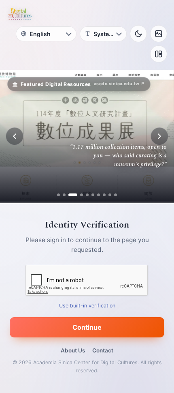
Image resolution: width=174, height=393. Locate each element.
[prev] (14, 136)
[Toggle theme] (138, 33)
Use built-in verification (87, 306)
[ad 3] (69, 194)
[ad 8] (104, 194)
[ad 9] (109, 194)
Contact (102, 350)
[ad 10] (115, 194)
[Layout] (158, 53)
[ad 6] (92, 194)
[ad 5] (87, 194)
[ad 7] (98, 194)
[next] (159, 136)
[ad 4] (78, 194)
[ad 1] (58, 194)
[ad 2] (64, 194)
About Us (73, 350)
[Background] (158, 33)
